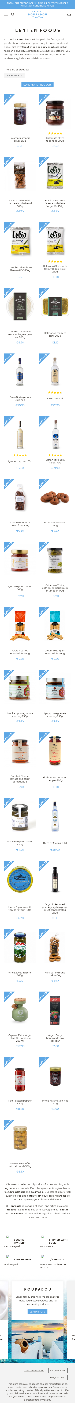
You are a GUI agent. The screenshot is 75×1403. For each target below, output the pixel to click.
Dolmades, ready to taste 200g (55, 334)
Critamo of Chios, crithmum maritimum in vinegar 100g (55, 588)
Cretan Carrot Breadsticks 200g (20, 652)
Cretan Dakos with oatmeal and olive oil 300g (20, 203)
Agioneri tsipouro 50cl (20, 461)
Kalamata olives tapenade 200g (55, 139)
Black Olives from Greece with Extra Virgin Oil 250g (55, 203)
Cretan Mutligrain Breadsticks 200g (55, 652)
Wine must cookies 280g (55, 524)
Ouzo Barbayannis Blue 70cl (20, 398)
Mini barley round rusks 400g (55, 974)
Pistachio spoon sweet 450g (20, 843)
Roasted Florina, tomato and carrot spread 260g (20, 779)
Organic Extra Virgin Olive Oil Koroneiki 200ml (20, 1038)
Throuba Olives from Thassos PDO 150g (20, 269)
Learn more (38, 1311)
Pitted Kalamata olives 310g (55, 1102)
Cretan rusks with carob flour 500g (20, 524)
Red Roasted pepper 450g (20, 1102)
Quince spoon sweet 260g (20, 588)
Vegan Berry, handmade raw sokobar (55, 1038)
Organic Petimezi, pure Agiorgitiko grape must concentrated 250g (55, 908)
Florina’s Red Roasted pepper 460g (55, 779)
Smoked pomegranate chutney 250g (20, 714)
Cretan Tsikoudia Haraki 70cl (55, 461)
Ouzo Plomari (55, 398)
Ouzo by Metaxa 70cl (55, 843)
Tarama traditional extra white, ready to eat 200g (20, 334)
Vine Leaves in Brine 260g (20, 974)
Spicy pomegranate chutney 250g (55, 714)
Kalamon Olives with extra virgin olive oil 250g (55, 269)
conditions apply (43, 6)
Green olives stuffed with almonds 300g (20, 1165)
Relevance (14, 75)
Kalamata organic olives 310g (20, 139)
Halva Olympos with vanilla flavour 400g (20, 908)
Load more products (37, 84)
